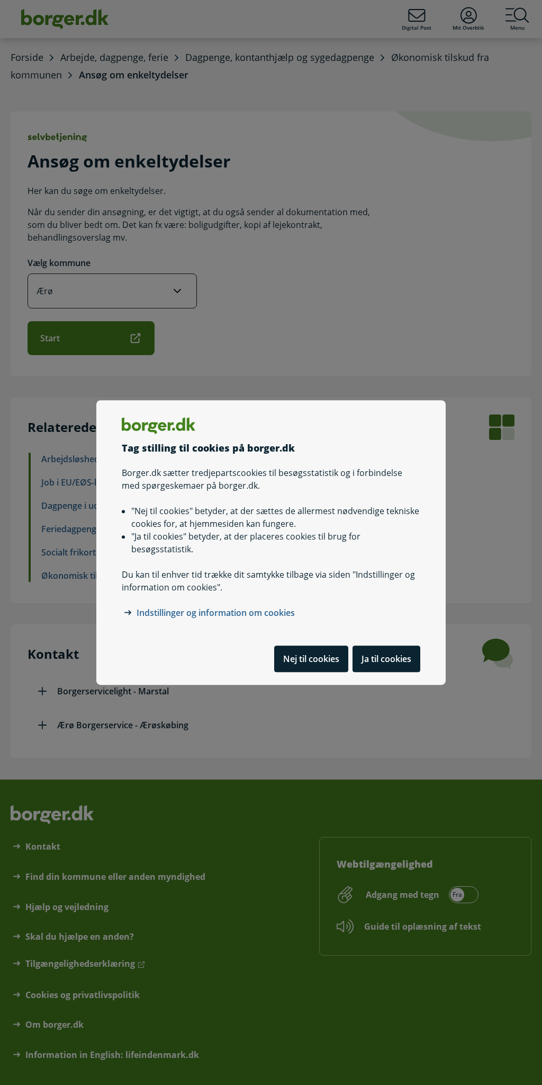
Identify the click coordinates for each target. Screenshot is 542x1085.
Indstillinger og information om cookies (216, 613)
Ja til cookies (386, 659)
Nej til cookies (311, 659)
